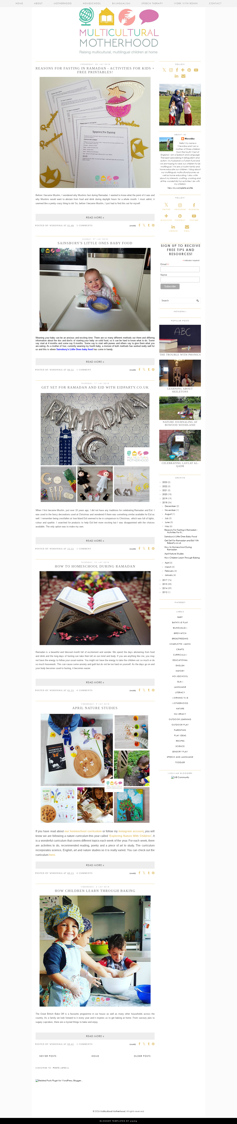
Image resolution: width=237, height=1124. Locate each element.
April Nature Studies (95, 708)
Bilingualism (121, 3)
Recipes (180, 741)
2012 (164, 592)
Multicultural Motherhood (112, 1111)
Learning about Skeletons (180, 390)
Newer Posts (48, 1056)
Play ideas (180, 735)
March (168, 567)
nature (180, 708)
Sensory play (180, 751)
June (167, 522)
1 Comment (84, 370)
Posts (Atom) (61, 1068)
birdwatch (180, 633)
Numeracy (180, 714)
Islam (180, 681)
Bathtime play (180, 622)
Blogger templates (112, 1121)
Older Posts (142, 1056)
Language (180, 687)
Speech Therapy (152, 3)
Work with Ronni (186, 3)
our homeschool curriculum (83, 831)
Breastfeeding (180, 638)
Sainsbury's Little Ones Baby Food (95, 243)
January (169, 575)
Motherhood (63, 3)
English (180, 665)
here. (52, 854)
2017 (164, 580)
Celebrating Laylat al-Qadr (180, 464)
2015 (164, 584)
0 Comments (85, 690)
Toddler (180, 762)
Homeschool (92, 3)
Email (164, 264)
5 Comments (85, 225)
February (169, 571)
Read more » (95, 217)
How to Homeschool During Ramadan (95, 566)
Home (19, 3)
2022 (164, 486)
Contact (215, 3)
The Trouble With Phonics (180, 354)
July (166, 518)
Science (180, 746)
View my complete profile (180, 188)
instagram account (130, 831)
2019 (164, 498)
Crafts (180, 649)
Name (163, 274)
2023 (164, 482)
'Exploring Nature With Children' (130, 835)
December (170, 506)
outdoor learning (180, 719)
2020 (164, 494)
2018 (164, 502)
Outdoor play (180, 725)
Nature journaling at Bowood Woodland (180, 423)
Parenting (180, 730)
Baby (180, 617)
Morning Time (180, 698)
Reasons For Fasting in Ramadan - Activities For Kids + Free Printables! (95, 70)
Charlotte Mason (180, 644)
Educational (180, 660)
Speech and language (180, 757)
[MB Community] (180, 777)
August (168, 514)
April (167, 562)
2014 (164, 588)
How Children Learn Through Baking (95, 891)
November (170, 510)
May (167, 526)
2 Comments (85, 1044)
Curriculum (180, 655)
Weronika (189, 138)
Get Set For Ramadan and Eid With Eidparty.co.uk (95, 387)
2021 (164, 490)
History (180, 671)
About (38, 3)
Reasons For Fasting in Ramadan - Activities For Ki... (181, 531)
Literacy (180, 692)
